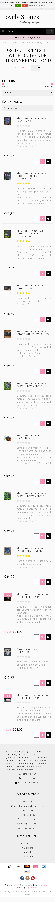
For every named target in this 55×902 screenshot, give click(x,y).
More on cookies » (37, 5)
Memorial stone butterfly (28, 437)
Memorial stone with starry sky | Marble (32, 549)
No (25, 5)
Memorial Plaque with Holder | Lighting (32, 595)
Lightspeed (43, 885)
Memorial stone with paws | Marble (32, 119)
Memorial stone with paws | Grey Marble (32, 385)
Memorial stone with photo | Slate (32, 287)
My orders (27, 847)
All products (27, 856)
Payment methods (28, 819)
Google (27, 894)
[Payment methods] (9, 867)
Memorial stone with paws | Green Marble (32, 495)
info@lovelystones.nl (29, 782)
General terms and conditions (27, 806)
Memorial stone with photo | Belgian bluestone (32, 176)
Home (5, 42)
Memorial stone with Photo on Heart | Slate (33, 333)
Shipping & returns (27, 823)
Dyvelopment (33, 887)
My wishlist (27, 852)
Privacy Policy (27, 814)
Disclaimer (27, 810)
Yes (18, 5)
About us (27, 801)
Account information (27, 843)
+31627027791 (28, 774)
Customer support (27, 827)
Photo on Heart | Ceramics (28, 650)
